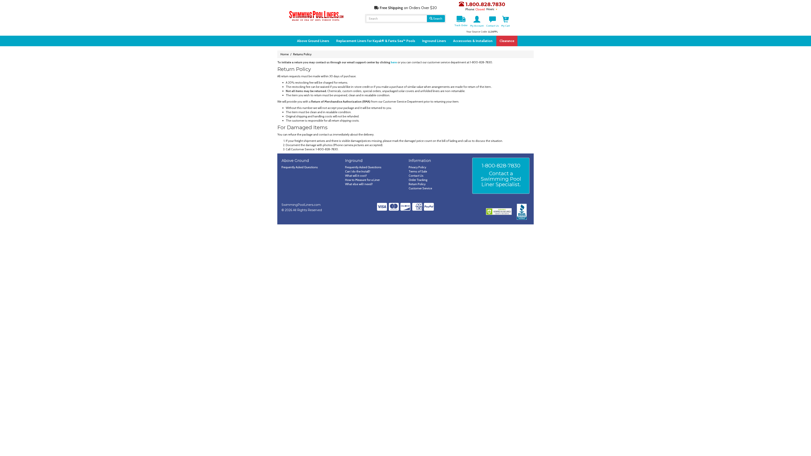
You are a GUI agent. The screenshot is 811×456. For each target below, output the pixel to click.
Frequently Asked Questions (300, 167)
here (394, 62)
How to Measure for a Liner (362, 180)
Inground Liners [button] (434, 41)
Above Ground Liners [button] (313, 41)
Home (284, 54)
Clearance (506, 41)
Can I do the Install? (357, 171)
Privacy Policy (417, 167)
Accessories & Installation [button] (473, 41)
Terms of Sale (418, 171)
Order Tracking (418, 180)
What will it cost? (356, 176)
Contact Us (416, 176)
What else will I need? (359, 184)
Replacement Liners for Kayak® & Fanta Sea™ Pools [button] (375, 41)
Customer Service (420, 188)
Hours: (490, 9)
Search (437, 18)
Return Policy (417, 184)
